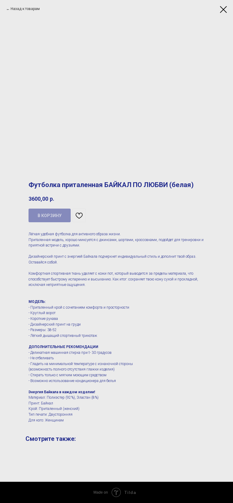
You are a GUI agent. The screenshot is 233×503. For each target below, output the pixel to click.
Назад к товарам (25, 9)
